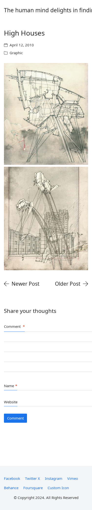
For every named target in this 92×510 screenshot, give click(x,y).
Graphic (16, 52)
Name (10, 385)
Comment (14, 326)
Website (10, 401)
